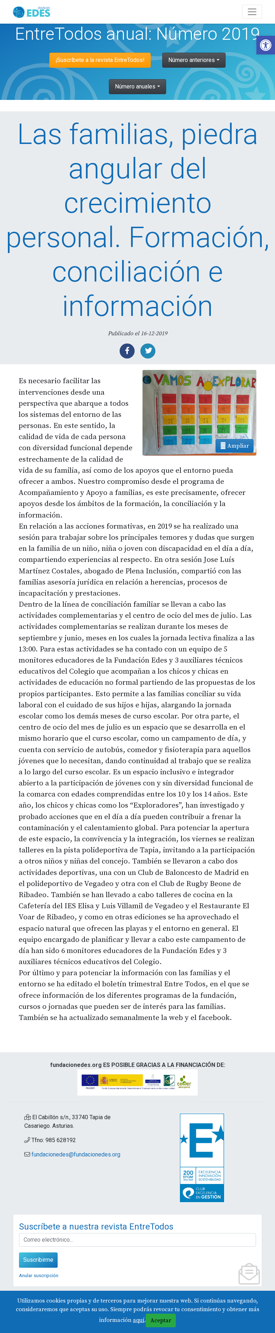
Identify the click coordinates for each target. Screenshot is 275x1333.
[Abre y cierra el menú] (252, 12)
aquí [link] (138, 1320)
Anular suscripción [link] (38, 1275)
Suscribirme (38, 1259)
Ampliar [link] (237, 445)
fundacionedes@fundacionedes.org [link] (76, 1154)
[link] (265, 45)
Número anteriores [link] (191, 60)
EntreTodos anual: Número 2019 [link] (137, 34)
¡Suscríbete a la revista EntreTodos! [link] (100, 60)
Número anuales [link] (135, 86)
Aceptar (160, 1320)
